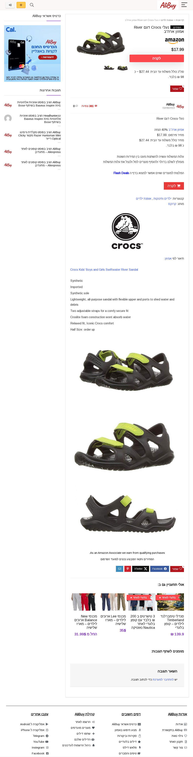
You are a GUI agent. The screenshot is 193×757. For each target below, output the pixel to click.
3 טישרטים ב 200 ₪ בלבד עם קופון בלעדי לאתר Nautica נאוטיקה (142, 621)
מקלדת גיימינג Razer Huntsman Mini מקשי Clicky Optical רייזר (39, 135)
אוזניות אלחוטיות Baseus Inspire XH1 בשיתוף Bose (39, 104)
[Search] (31, 5)
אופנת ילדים (167, 20)
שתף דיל (21, 5)
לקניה (156, 58)
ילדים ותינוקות (162, 198)
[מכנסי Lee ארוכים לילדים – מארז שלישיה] (112, 595)
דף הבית (180, 20)
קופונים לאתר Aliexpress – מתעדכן (41, 150)
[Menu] (184, 5)
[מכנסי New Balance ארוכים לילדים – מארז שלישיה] (83, 595)
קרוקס (172, 203)
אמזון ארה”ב (176, 129)
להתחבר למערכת (163, 679)
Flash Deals (121, 173)
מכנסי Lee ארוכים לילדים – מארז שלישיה (113, 620)
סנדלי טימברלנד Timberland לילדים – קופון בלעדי (172, 621)
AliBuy (170, 104)
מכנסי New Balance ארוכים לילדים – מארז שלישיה (85, 621)
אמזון (168, 258)
